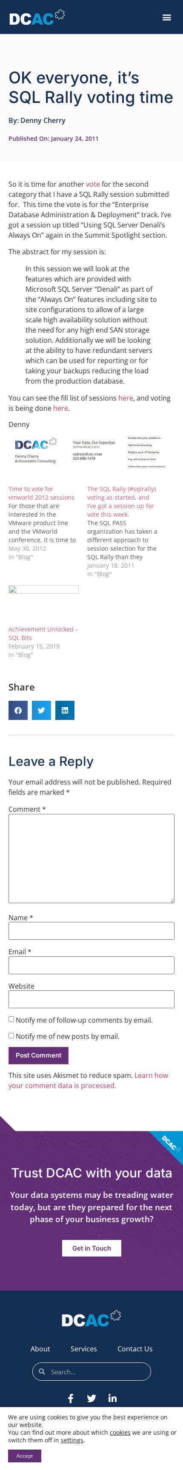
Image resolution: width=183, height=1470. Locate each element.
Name (21, 917)
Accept (25, 1455)
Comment (27, 809)
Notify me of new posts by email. (68, 1036)
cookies (120, 1432)
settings (72, 1440)
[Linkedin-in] (112, 1398)
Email (20, 951)
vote (94, 184)
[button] (167, 17)
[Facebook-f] (70, 1398)
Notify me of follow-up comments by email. (84, 1020)
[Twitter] (91, 1398)
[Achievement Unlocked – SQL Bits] (44, 605)
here (125, 398)
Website (21, 986)
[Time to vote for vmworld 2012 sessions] (48, 523)
